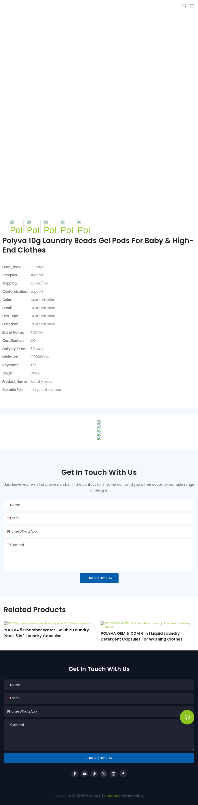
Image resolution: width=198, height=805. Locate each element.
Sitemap (110, 795)
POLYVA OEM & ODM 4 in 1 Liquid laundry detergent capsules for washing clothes (142, 636)
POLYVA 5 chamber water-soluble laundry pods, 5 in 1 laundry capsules (46, 633)
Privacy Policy (132, 795)
